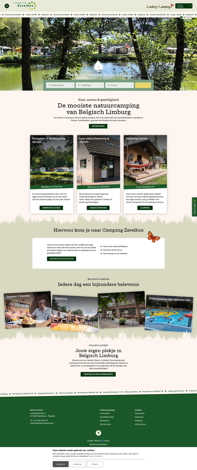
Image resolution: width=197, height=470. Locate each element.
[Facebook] (98, 433)
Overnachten (140, 413)
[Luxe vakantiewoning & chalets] (98, 161)
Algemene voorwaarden (98, 444)
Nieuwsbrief (104, 420)
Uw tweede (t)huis (107, 417)
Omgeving (139, 420)
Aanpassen (78, 464)
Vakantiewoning (98, 208)
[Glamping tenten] (145, 161)
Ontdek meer (98, 126)
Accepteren (60, 464)
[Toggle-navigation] (7, 6)
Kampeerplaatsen (51, 208)
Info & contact (105, 424)
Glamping (145, 208)
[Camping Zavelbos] (25, 6)
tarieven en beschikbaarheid (98, 374)
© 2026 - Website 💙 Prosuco (98, 441)
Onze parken (105, 413)
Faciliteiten (139, 417)
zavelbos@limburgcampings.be (41, 423)
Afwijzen (95, 464)
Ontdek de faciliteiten (61, 259)
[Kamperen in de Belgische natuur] (51, 161)
